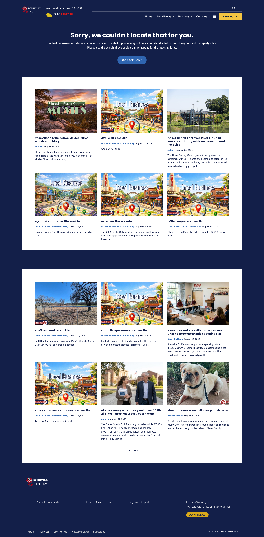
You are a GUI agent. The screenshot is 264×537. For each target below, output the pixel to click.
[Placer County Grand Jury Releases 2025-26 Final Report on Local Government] (132, 383)
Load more (131, 450)
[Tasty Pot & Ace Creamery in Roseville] (66, 383)
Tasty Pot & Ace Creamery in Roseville (62, 410)
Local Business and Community (117, 143)
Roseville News (175, 339)
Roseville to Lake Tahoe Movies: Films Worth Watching (61, 139)
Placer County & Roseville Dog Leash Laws (197, 410)
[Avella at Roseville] (132, 111)
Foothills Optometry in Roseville (124, 330)
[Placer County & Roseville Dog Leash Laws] (198, 383)
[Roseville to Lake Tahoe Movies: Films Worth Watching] (66, 111)
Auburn (39, 147)
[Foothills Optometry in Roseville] (132, 303)
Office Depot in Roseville (185, 221)
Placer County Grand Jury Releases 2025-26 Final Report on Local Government (131, 412)
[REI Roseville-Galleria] (132, 194)
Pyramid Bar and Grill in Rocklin (57, 221)
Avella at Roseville (114, 138)
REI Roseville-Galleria (116, 221)
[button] (233, 7)
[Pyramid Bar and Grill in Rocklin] (66, 194)
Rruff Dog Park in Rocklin (52, 330)
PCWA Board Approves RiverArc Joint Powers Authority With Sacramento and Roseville (196, 141)
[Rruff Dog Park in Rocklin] (66, 303)
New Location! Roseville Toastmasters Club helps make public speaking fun (195, 332)
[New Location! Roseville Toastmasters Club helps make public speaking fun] (198, 303)
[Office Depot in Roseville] (198, 194)
